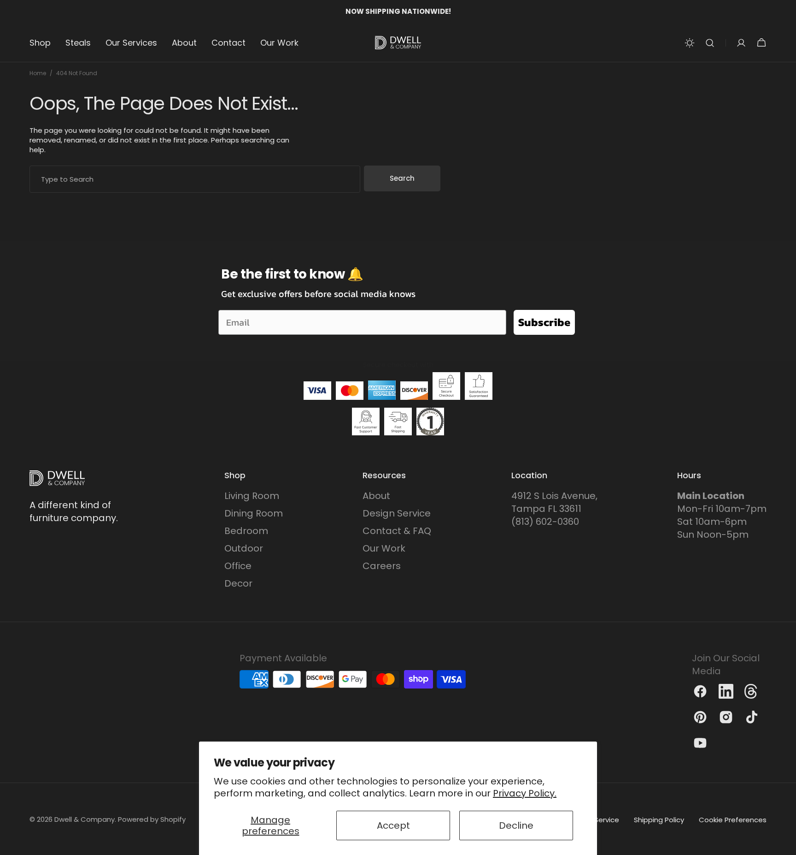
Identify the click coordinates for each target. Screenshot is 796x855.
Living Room (251, 495)
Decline (516, 825)
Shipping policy (659, 820)
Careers (382, 565)
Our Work (384, 548)
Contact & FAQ (397, 530)
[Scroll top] (785, 844)
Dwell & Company (84, 819)
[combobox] (194, 179)
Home (37, 73)
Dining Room (253, 513)
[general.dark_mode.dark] (689, 43)
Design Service (397, 513)
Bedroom (246, 530)
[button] (710, 42)
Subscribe (544, 322)
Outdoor (243, 548)
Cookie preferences (733, 820)
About (376, 495)
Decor (238, 583)
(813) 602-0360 (545, 521)
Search (402, 178)
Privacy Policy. (524, 793)
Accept (393, 825)
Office (238, 565)
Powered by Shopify (152, 819)
